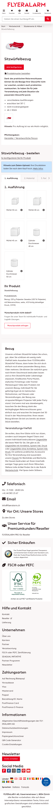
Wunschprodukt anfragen (17, 325)
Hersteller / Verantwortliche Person (21, 138)
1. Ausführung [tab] (11, 178)
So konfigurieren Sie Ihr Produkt (16, 158)
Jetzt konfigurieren (14, 67)
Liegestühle (41, 439)
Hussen (15, 458)
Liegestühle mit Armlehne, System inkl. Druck (26, 445)
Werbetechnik (11, 470)
